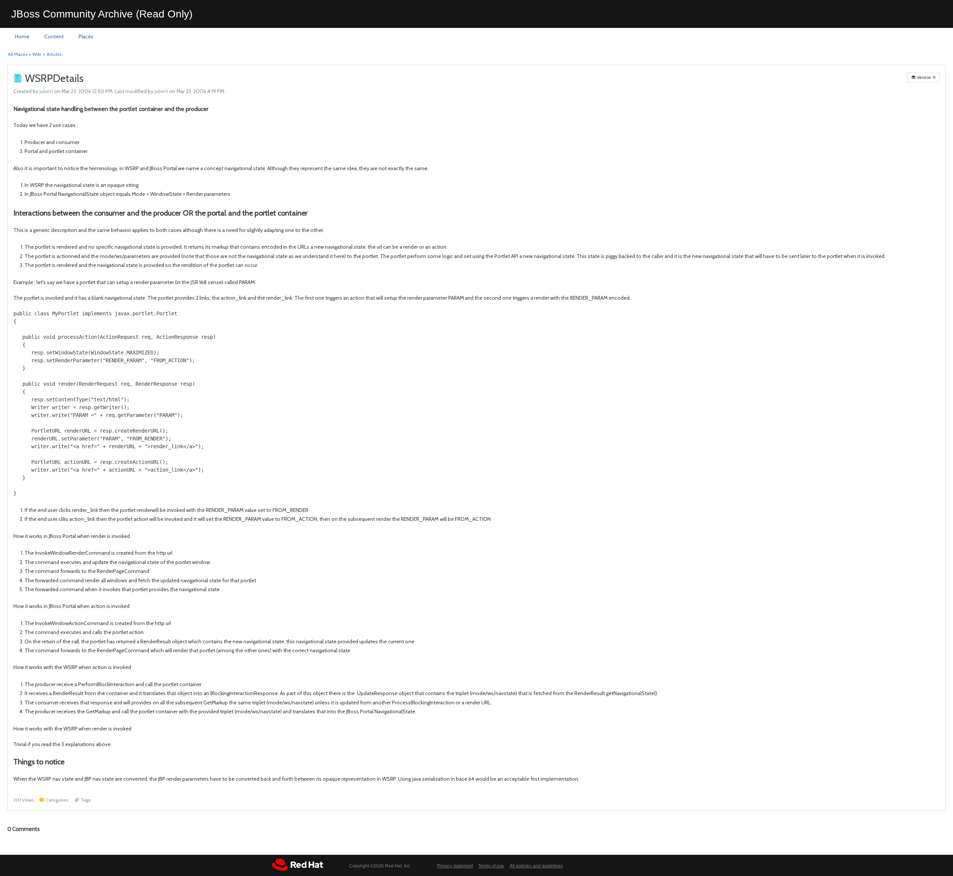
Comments (23, 829)
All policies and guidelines (536, 866)
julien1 (46, 91)
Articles (54, 54)
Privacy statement (455, 866)
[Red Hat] (297, 865)
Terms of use (491, 866)
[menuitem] (22, 37)
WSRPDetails (54, 78)
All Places (17, 54)
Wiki (36, 54)
